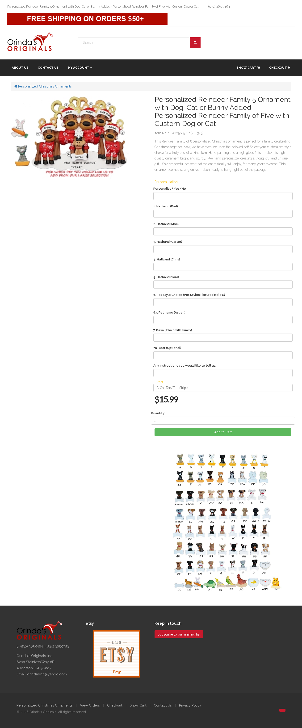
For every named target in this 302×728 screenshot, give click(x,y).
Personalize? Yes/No (169, 188)
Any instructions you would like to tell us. (184, 365)
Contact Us (48, 67)
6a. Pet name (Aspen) (169, 312)
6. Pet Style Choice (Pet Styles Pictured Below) (189, 295)
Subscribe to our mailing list (179, 634)
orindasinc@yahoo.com (47, 674)
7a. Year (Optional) (167, 348)
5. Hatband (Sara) (166, 277)
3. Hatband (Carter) (167, 241)
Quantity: (158, 413)
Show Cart (247, 67)
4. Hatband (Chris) (166, 259)
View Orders (90, 705)
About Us (20, 67)
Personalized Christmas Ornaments (44, 86)
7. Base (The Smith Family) (172, 330)
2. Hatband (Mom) (166, 224)
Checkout (278, 67)
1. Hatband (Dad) (165, 206)
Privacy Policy (190, 705)
